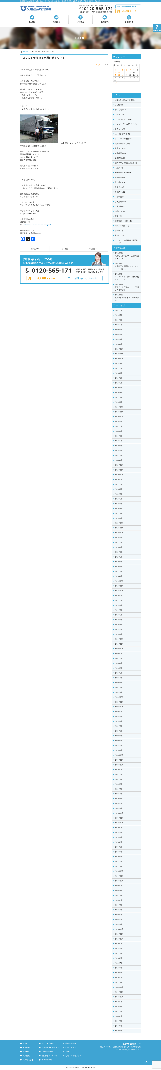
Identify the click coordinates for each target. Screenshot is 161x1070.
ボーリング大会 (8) (122, 134)
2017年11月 (119, 818)
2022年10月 (119, 533)
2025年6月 (119, 378)
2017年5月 (119, 847)
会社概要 (80, 22)
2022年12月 (119, 523)
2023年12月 (119, 465)
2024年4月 (119, 446)
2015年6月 (119, 958)
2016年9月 (119, 886)
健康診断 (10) (120, 158)
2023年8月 (119, 484)
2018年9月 (119, 770)
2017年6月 (119, 842)
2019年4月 (119, 736)
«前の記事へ (35, 249)
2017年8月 (119, 832)
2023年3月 (119, 509)
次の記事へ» (93, 249)
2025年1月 (119, 402)
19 (122, 75)
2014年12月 (119, 987)
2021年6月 (119, 610)
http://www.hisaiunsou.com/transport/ (37, 225)
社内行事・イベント (49, 1056)
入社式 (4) (119, 168)
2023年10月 (119, 475)
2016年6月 (119, 900)
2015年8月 (119, 948)
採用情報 (105, 22)
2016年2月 (119, 920)
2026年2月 (119, 339)
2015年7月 (119, 953)
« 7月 (115, 83)
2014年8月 (119, 1007)
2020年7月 (119, 663)
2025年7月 (119, 373)
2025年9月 (119, 363)
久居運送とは (28, 1060)
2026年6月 (119, 320)
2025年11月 (119, 354)
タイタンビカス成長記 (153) (126, 124)
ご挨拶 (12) (119, 114)
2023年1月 (119, 518)
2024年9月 (119, 422)
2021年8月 (119, 600)
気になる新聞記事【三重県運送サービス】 (127, 256)
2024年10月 (119, 417)
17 (115, 75)
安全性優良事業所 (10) (123, 173)
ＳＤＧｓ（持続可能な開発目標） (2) (126, 241)
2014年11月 (119, 992)
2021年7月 (119, 605)
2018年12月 (119, 755)
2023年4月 (119, 504)
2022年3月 (119, 567)
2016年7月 (119, 895)
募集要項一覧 (70, 1043)
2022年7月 (119, 547)
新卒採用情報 (47, 1060)
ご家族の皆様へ (48, 1051)
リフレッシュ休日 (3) (123, 139)
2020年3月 (119, 683)
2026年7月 (119, 315)
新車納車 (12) (120, 192)
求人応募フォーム (129, 11)
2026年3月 (119, 335)
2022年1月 (119, 576)
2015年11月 (119, 934)
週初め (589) (120, 235)
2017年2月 (119, 861)
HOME (32, 22)
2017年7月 (119, 837)
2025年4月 (119, 388)
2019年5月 (119, 731)
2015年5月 (119, 963)
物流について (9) (121, 211)
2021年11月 (119, 586)
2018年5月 (119, 789)
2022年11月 (119, 528)
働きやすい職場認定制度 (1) (126, 163)
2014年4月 (119, 1026)
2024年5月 (119, 441)
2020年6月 (119, 668)
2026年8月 (119, 310)
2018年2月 (119, 804)
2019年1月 (119, 750)
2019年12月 (119, 697)
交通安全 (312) (120, 148)
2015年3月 (119, 973)
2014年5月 (119, 1021)
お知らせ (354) (120, 110)
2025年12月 (119, 349)
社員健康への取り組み (50, 1047)
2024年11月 (119, 412)
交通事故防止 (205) (122, 144)
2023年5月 (119, 499)
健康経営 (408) (120, 153)
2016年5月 (119, 905)
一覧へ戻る (64, 249)
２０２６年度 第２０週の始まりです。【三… (127, 277)
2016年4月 (119, 910)
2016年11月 (119, 876)
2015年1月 (119, 982)
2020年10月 (119, 649)
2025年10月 (119, 359)
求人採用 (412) (120, 202)
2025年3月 (119, 393)
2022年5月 (119, 557)
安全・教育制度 (48, 1043)
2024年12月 (119, 407)
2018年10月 (119, 765)
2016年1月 (119, 924)
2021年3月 (119, 625)
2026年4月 (119, 330)
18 (119, 75)
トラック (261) (120, 129)
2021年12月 (119, 581)
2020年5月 (119, 673)
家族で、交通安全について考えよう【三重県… (127, 287)
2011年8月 (119, 1031)
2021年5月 (119, 615)
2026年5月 (119, 325)
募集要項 (129, 22)
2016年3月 (119, 915)
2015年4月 (119, 968)
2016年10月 (119, 881)
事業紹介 (56, 22)
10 (115, 72)
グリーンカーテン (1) (123, 119)
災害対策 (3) (120, 206)
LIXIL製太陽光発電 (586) (125, 100)
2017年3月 (119, 857)
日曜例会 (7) (120, 197)
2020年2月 (119, 687)
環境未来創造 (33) (122, 226)
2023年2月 (119, 513)
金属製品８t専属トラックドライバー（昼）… (126, 266)
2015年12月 (119, 929)
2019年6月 (119, 726)
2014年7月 (119, 1011)
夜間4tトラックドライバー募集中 (127, 298)
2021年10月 (119, 591)
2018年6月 (119, 784)
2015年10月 (119, 939)
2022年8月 (119, 542)
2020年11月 (119, 644)
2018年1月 (119, 808)
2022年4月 (119, 562)
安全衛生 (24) (120, 177)
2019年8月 (119, 716)
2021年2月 (119, 629)
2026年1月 (119, 344)
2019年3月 (119, 741)
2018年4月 (119, 794)
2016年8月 (119, 891)
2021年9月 (119, 596)
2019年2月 (119, 745)
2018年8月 (119, 774)
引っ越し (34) (120, 182)
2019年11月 (119, 702)
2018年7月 (119, 779)
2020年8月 (119, 658)
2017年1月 (119, 866)
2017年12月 (119, 813)
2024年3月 (119, 451)
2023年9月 (119, 480)
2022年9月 (119, 538)
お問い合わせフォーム (129, 7)
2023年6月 (119, 494)
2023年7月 (119, 489)
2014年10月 (119, 997)
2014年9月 (119, 1002)
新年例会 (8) (120, 187)
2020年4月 (119, 678)
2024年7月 (119, 431)
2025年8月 (119, 368)
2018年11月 (119, 760)
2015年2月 (119, 978)
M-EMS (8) (119, 105)
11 (119, 72)
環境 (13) (118, 216)
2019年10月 (119, 707)
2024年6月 (119, 436)
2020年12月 (119, 639)
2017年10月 (119, 823)
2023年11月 (119, 470)
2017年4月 (119, 852)
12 (122, 72)
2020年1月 (119, 692)
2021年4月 (119, 620)
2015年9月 (119, 944)
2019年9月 (119, 712)
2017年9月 (119, 828)
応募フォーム (70, 1047)
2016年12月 (119, 871)
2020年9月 (119, 654)
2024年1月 (119, 460)
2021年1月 (119, 634)
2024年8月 (119, 426)
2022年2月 (119, 571)
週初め (98, 65)
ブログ (68, 1051)
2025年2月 (119, 397)
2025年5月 (119, 383)
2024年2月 (119, 455)
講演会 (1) (119, 231)
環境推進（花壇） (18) (123, 221)
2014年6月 (119, 1016)
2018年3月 (119, 799)
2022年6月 (119, 552)
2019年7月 (119, 721)
